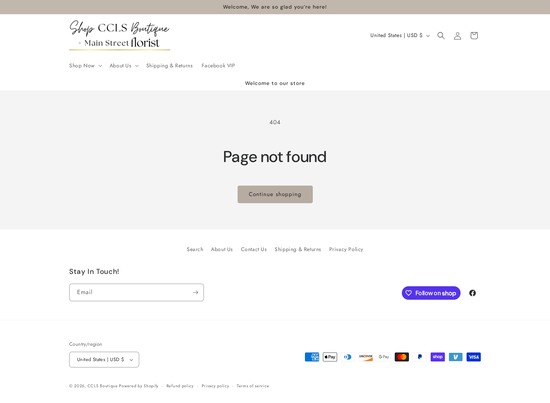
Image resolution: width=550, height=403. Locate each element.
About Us (222, 249)
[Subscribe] (195, 292)
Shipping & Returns (298, 249)
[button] (85, 65)
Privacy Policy (346, 249)
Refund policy (180, 386)
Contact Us (254, 249)
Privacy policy (215, 386)
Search (195, 249)
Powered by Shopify (139, 386)
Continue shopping (275, 194)
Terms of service (253, 386)
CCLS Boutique (103, 386)
